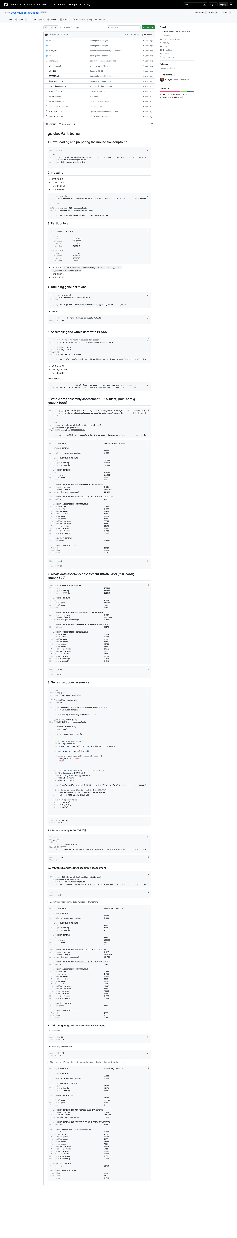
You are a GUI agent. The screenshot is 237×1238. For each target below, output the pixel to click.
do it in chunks (96, 106)
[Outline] (152, 124)
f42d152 (127, 35)
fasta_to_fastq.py (56, 91)
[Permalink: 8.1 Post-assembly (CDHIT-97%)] (46, 830)
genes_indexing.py (56, 101)
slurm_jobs (53, 51)
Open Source (58, 4)
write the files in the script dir (101, 86)
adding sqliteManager (99, 41)
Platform (15, 4)
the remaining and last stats (101, 76)
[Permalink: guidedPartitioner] (46, 133)
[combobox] (124, 27)
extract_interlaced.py (57, 86)
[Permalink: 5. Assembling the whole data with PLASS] (46, 332)
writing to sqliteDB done (99, 66)
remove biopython (97, 91)
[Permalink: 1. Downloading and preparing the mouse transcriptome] (46, 142)
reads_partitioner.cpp (57, 111)
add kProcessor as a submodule (103, 61)
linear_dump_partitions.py (59, 106)
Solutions (28, 4)
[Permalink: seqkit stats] (46, 378)
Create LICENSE (63, 35)
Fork (214, 12)
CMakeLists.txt (55, 66)
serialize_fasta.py (56, 116)
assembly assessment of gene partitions (106, 51)
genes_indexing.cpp (57, 96)
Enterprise (74, 4)
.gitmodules (53, 61)
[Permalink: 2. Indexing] (46, 172)
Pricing (86, 4)
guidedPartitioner (28, 12)
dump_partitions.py (56, 81)
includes (52, 41)
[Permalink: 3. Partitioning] (46, 223)
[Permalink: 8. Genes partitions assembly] (46, 682)
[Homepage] (6, 4)
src (50, 56)
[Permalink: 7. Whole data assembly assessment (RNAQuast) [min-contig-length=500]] (46, 576)
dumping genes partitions (100, 81)
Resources (42, 4)
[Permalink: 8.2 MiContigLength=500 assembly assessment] (46, 1025)
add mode (94, 96)
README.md (54, 76)
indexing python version (99, 101)
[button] (148, 149)
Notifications (199, 12)
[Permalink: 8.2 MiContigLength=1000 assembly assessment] (46, 868)
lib (50, 46)
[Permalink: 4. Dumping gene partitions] (46, 287)
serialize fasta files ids (99, 116)
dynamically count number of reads (104, 111)
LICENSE (52, 71)
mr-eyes (11, 12)
